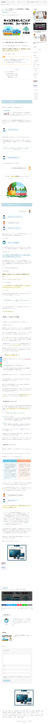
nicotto (4, 1)
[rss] (40, 49)
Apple (35, 55)
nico (6, 624)
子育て (36, 77)
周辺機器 (36, 60)
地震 (35, 715)
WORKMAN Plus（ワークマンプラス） (10, 343)
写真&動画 (36, 73)
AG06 (6, 710)
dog (12, 710)
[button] (4, 605)
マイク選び (14, 715)
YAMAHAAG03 (19, 712)
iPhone (27, 710)
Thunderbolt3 (5, 712)
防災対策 (24, 589)
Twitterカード (10, 712)
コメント (5, 653)
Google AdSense (16, 710)
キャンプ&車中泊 (5, 12)
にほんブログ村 (4, 569)
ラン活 (28, 715)
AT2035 (9, 710)
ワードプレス (32, 715)
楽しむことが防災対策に (9, 71)
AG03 (3, 710)
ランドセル (24, 715)
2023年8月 (36, 93)
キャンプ (8, 589)
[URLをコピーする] (29, 605)
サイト (4, 673)
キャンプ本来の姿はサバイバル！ (11, 73)
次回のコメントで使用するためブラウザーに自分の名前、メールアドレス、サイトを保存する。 (17, 677)
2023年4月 (36, 96)
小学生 (4, 717)
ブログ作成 (36, 68)
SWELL (36, 70)
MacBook (33, 710)
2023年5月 (36, 94)
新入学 (7, 717)
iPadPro (24, 710)
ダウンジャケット (22, 448)
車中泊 (21, 589)
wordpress (14, 712)
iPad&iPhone (37, 57)
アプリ (37, 712)
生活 (35, 75)
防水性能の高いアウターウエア (13, 76)
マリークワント (19, 715)
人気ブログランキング (5, 564)
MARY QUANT (38, 710)
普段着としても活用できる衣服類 (12, 74)
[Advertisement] (17, 89)
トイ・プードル (37, 66)
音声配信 (22, 717)
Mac (30, 710)
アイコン (24, 712)
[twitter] (13, 625)
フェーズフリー (13, 589)
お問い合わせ (19, 721)
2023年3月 (36, 98)
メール (4, 669)
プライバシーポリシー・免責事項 (26, 721)
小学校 (41, 715)
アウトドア (4, 589)
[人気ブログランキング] (4, 563)
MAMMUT (22, 429)
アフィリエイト (33, 712)
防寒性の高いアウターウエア (12, 77)
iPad (21, 710)
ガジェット (36, 62)
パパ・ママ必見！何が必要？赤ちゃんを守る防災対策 (20, 112)
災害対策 (17, 589)
